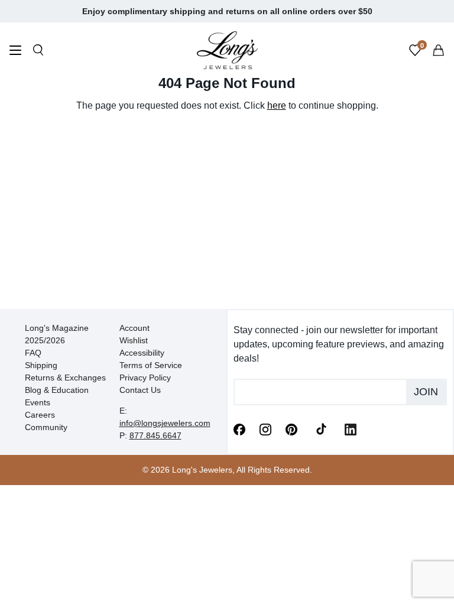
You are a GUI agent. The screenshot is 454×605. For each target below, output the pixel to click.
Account (134, 328)
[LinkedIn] (350, 428)
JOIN (426, 392)
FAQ (33, 352)
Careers (40, 414)
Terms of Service (150, 365)
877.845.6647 (155, 435)
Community (46, 427)
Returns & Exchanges (65, 377)
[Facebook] (239, 428)
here (276, 105)
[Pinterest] (291, 428)
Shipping (41, 365)
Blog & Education (57, 390)
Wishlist (133, 340)
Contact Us (140, 390)
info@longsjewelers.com (164, 423)
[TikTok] (321, 428)
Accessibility (141, 352)
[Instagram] (265, 428)
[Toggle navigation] (15, 52)
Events (37, 402)
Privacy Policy (145, 377)
